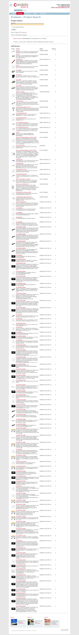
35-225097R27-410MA (21, 535)
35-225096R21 (19, 217)
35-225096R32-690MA (21, 287)
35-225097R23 (19, 449)
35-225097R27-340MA (21, 516)
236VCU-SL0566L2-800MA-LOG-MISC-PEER (26, 150)
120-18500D (18, 85)
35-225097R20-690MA (21, 424)
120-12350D (18, 70)
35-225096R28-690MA (21, 283)
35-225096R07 (19, 212)
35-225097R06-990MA (21, 307)
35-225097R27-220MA (21, 500)
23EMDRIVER (19, 159)
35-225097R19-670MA (21, 399)
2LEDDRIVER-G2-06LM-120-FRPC (23, 192)
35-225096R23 (19, 222)
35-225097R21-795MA (21, 442)
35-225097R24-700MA (21, 466)
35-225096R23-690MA (21, 248)
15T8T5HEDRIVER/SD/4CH (22, 127)
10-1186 (17, 54)
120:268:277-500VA (20, 91)
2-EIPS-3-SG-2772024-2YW (22, 184)
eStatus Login (18, 10)
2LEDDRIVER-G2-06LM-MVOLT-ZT (24, 197)
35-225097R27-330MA (21, 510)
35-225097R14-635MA (21, 336)
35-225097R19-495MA (21, 384)
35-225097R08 (19, 318)
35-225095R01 (19, 208)
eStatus (19, 38)
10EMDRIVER (19, 59)
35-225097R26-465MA (21, 481)
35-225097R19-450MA (21, 375)
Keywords (13, 23)
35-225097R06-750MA (21, 300)
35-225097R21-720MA (21, 435)
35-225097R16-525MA (21, 345)
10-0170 (17, 50)
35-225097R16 (19, 340)
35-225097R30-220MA (21, 560)
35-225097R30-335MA (21, 606)
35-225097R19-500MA (21, 390)
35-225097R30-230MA (21, 565)
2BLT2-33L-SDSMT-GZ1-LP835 (23, 179)
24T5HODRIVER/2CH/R (21, 169)
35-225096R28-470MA (21, 263)
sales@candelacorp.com (62, 7)
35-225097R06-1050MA (21, 293)
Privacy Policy (34, 630)
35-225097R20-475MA (21, 409)
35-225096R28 (19, 255)
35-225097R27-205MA (21, 493)
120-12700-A (19, 74)
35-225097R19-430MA (21, 369)
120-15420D (18, 79)
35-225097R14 (19, 332)
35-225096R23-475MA (21, 227)
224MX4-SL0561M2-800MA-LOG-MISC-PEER (26, 137)
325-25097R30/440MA (21, 202)
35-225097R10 (19, 327)
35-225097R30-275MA (21, 574)
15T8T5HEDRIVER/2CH (21, 113)
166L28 (17, 132)
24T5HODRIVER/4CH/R (21, 174)
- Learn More (20, 623)
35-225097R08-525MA (21, 323)
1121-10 (17, 65)
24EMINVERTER (20, 163)
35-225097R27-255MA (21, 504)
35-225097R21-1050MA (21, 428)
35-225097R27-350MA (21, 521)
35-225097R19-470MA (21, 380)
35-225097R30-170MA (21, 547)
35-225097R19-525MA (21, 394)
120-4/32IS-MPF (19, 101)
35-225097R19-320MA (21, 349)
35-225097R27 (19, 486)
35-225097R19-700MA (21, 404)
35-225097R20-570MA (21, 414)
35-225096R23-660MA (21, 241)
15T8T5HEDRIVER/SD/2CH (22, 122)
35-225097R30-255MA (21, 568)
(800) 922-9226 (65, 4)
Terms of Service (28, 630)
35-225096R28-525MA (21, 276)
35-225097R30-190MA (21, 552)
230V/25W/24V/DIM (20, 145)
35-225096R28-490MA (21, 271)
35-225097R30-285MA (21, 589)
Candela (21, 5)
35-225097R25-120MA (21, 471)
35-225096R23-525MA (21, 234)
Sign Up (25, 10)
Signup (14, 38)
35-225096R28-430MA (21, 259)
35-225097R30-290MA (21, 593)
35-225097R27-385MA (21, 528)
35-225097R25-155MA (21, 476)
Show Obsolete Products (18, 27)
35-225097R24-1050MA (21, 461)
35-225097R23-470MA (21, 455)
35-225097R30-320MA (21, 598)
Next (26, 32)
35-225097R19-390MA (21, 364)
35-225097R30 (19, 540)
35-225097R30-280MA (21, 580)
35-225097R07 (19, 314)
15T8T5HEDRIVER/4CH (21, 117)
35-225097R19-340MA (21, 357)
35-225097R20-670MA (21, 419)
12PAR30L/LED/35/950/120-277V (23, 107)
